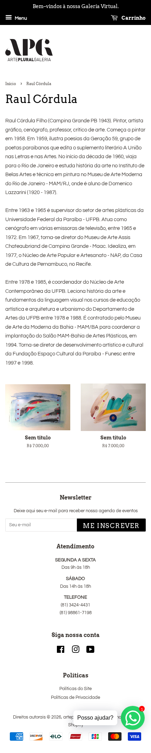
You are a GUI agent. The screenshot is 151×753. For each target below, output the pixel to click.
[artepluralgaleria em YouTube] (90, 651)
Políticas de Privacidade (75, 697)
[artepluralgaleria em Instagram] (75, 651)
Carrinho (133, 18)
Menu (20, 18)
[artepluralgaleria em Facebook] (61, 651)
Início (10, 83)
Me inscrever (111, 525)
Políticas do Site (75, 689)
